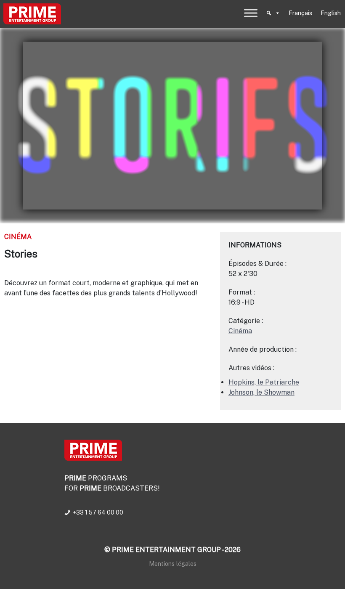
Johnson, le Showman (261, 392)
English (331, 13)
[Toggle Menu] (250, 13)
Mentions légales (172, 563)
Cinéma (18, 237)
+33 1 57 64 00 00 (98, 512)
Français (300, 13)
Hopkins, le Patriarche (263, 382)
